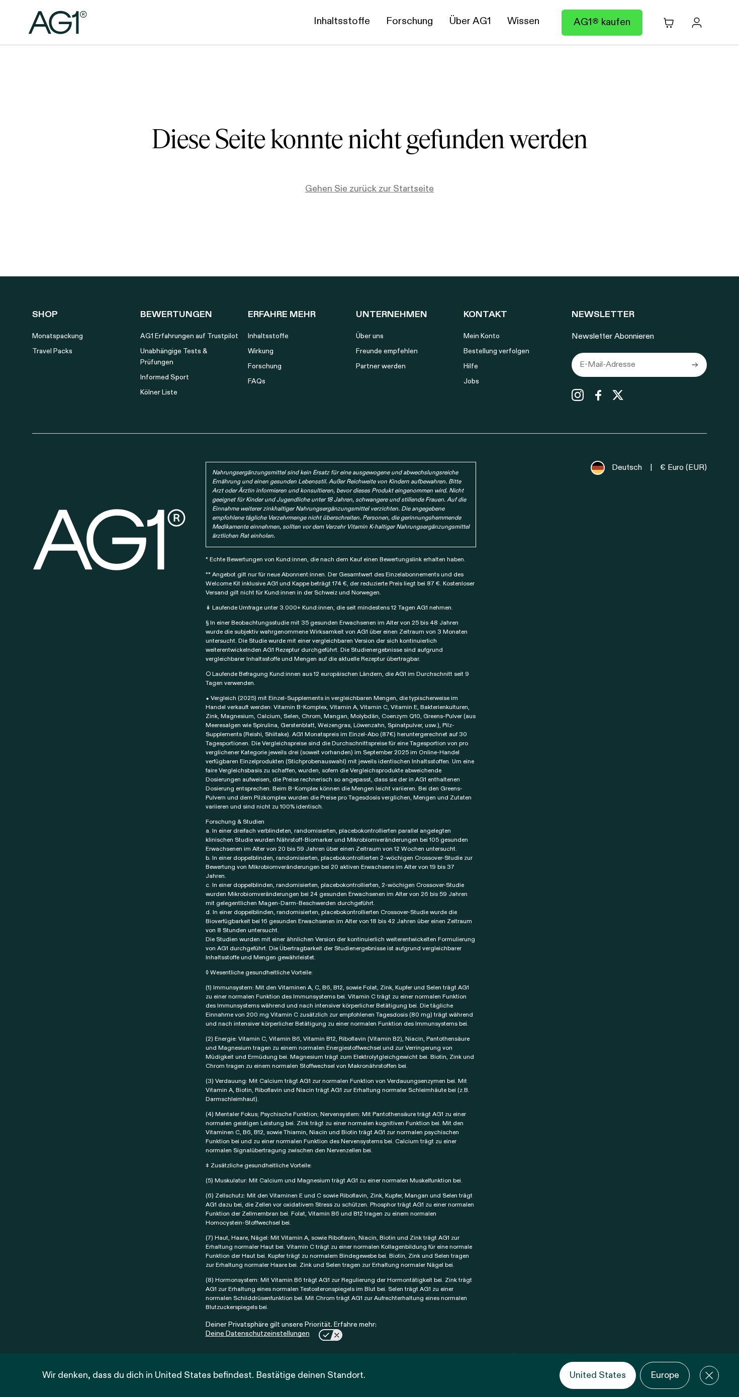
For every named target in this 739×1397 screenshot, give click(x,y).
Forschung (265, 366)
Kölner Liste (158, 392)
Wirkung (260, 351)
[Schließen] (709, 1375)
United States (598, 1375)
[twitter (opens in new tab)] (618, 395)
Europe (665, 1375)
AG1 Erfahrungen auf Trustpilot (189, 336)
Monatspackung (57, 336)
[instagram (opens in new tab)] (578, 395)
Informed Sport (164, 377)
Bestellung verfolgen (496, 351)
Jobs (471, 381)
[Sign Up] (695, 365)
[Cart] (669, 23)
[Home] (57, 23)
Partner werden (381, 366)
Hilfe (471, 366)
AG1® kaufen (602, 23)
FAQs (256, 381)
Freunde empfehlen (387, 351)
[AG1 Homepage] (110, 539)
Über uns (370, 336)
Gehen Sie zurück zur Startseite (369, 188)
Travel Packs (52, 351)
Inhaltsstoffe (268, 336)
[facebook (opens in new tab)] (598, 395)
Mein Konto (482, 336)
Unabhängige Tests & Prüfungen (173, 357)
